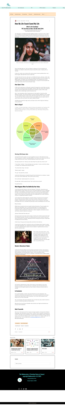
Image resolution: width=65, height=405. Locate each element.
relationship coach (37, 14)
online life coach (17, 325)
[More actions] (49, 20)
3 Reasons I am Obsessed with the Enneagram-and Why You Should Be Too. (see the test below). (32, 349)
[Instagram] (19, 389)
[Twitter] (24, 389)
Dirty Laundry (44, 348)
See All (54, 337)
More (43, 14)
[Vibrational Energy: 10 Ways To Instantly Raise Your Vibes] (17, 343)
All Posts (11, 14)
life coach (30, 14)
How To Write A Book (24, 323)
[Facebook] (21, 389)
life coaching (24, 14)
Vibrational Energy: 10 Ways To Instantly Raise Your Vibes (16, 349)
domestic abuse (17, 14)
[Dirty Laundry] (48, 343)
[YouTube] (26, 389)
